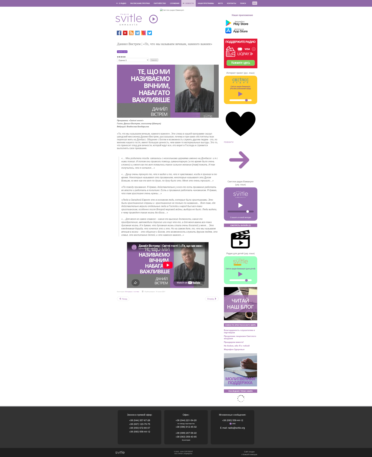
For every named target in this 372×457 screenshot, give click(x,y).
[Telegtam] (137, 32)
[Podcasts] (131, 32)
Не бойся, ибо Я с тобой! (237, 345)
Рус (254, 3)
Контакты (231, 3)
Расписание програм (140, 3)
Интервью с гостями (132, 292)
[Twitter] (149, 32)
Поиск (243, 3)
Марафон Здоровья (234, 349)
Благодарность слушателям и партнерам (239, 331)
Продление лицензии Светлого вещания (240, 337)
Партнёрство (160, 3)
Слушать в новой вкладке (240, 217)
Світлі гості (122, 52)
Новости (189, 3)
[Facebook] (119, 32)
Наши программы (206, 3)
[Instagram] (143, 32)
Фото (220, 3)
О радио (122, 3)
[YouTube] (125, 32)
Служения (174, 3)
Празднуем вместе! (234, 341)
